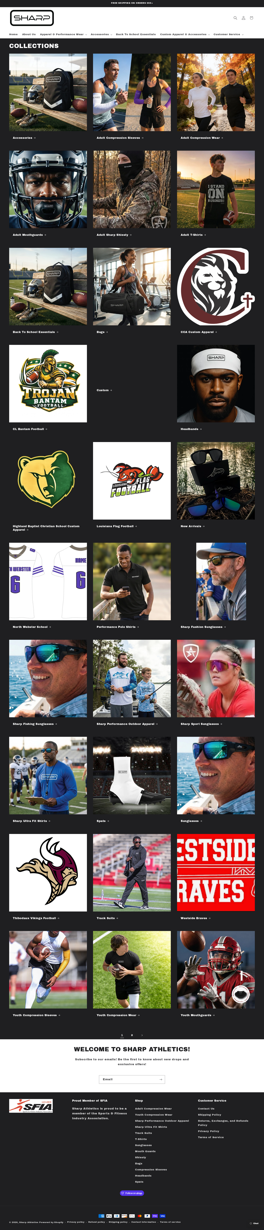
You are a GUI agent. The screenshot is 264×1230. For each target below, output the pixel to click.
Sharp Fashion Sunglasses (201, 626)
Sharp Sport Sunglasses (200, 724)
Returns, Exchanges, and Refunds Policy (223, 1123)
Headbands (189, 429)
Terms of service (170, 1222)
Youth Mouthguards (196, 1015)
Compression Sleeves (151, 1169)
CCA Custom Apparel (197, 331)
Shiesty (140, 1157)
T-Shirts (141, 1139)
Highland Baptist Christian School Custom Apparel (46, 528)
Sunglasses (190, 821)
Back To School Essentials (34, 331)
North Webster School (30, 626)
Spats (101, 821)
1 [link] (122, 1035)
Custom (103, 390)
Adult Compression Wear (200, 137)
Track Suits (106, 918)
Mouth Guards (145, 1151)
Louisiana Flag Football (115, 526)
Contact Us (206, 1108)
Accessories (22, 137)
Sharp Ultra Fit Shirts (30, 821)
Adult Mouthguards (28, 234)
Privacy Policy (208, 1131)
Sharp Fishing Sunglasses (33, 724)
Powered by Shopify (51, 1222)
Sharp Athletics (28, 1222)
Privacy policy (75, 1222)
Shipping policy (118, 1222)
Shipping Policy (209, 1114)
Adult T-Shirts (192, 234)
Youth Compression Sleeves (35, 1015)
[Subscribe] (161, 1079)
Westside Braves (194, 918)
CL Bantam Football (28, 429)
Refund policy (96, 1222)
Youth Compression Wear (116, 1015)
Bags (101, 331)
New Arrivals (191, 526)
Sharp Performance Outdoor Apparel (125, 724)
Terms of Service (211, 1137)
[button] (63, 34)
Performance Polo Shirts (116, 626)
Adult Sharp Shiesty (112, 234)
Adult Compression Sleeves (118, 137)
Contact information (143, 1222)
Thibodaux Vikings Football (34, 918)
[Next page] (142, 1035)
